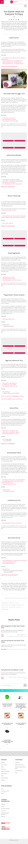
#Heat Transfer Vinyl (6, 605)
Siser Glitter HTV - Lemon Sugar (9, 384)
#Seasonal (18, 607)
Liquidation (17, 762)
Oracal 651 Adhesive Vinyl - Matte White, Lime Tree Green (14, 560)
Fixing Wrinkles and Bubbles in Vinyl (12, 670)
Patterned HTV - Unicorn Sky (8, 118)
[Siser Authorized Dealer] (5, 823)
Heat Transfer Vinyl (19, 764)
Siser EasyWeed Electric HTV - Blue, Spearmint (12, 184)
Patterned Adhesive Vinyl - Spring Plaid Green (12, 60)
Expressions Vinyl (5, 791)
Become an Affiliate (5, 808)
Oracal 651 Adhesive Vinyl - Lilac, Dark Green (11, 280)
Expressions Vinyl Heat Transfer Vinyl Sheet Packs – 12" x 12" (7, 705)
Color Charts (4, 764)
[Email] (5, 613)
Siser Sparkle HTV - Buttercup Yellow (10, 121)
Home (2, 767)
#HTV (22, 605)
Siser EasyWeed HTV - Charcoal (9, 119)
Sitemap (3, 780)
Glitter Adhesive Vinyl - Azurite (8, 278)
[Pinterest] (12, 613)
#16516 (17, 393)
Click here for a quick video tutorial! (9, 575)
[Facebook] (2, 613)
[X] (9, 613)
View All (2, 793)
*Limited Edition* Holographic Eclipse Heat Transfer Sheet (7, 741)
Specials (3, 762)
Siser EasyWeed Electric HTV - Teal (9, 386)
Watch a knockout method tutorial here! (12, 396)
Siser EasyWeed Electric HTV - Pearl (10, 433)
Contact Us (3, 810)
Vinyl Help (3, 769)
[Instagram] (10, 837)
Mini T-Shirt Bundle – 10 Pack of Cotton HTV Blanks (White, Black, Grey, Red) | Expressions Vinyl (20, 706)
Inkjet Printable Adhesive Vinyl (9, 562)
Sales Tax (3, 816)
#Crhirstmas (12, 602)
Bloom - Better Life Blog (7, 223)
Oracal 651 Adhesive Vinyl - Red (9, 484)
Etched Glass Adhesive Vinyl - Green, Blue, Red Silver (13, 479)
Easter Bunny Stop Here (9, 491)
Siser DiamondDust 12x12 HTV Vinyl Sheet (7, 724)
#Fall (17, 602)
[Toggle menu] (2, 2)
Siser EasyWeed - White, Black (8, 182)
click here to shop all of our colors (8, 210)
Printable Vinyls (18, 770)
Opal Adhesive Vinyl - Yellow (8, 277)
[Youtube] (7, 837)
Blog (2, 775)
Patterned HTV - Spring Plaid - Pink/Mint (11, 179)
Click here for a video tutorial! (8, 186)
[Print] (7, 613)
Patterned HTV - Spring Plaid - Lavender (11, 432)
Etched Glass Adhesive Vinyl (8, 319)
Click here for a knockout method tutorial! (11, 399)
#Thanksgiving (5, 609)
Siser (16, 772)
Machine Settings (5, 771)
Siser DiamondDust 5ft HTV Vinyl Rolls (21, 724)
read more (3, 649)
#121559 (11, 326)
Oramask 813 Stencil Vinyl (8, 563)
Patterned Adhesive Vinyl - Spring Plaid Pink (11, 62)
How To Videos (4, 773)
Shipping (3, 804)
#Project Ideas (12, 607)
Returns (3, 806)
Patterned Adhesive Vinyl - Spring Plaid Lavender (13, 63)
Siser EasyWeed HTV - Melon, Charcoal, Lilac (11, 523)
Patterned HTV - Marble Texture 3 (9, 383)
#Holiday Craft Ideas (15, 605)
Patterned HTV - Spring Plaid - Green (10, 430)
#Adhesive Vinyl (5, 602)
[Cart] (26, 1)
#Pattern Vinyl (5, 607)
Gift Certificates (4, 778)
